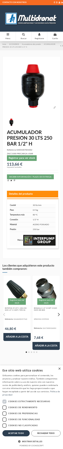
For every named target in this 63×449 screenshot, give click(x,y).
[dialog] (31, 407)
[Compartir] (8, 181)
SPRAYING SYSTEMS (41, 319)
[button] (31, 441)
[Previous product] (61, 45)
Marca (20, 240)
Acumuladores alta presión (31, 44)
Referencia (11, 150)
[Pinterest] (14, 181)
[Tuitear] (11, 181)
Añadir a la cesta (17, 337)
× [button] (59, 369)
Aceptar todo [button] (16, 433)
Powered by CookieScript (32, 445)
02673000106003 (49, 328)
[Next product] (62, 45)
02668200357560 (20, 319)
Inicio (4, 44)
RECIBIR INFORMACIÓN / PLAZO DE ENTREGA (30, 177)
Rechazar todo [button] (46, 433)
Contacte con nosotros (14, 2)
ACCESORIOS (14, 44)
